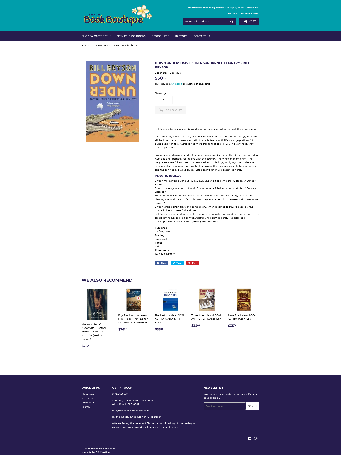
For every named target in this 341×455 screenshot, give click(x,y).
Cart (252, 21)
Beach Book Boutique (103, 448)
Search (86, 406)
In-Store (181, 36)
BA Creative (103, 452)
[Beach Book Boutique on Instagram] (256, 439)
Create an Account (249, 13)
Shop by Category (95, 36)
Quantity (160, 93)
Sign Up (252, 406)
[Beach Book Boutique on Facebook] (249, 439)
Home (85, 45)
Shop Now (88, 394)
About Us (87, 398)
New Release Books (131, 36)
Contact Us (201, 36)
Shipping (176, 83)
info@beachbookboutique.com (130, 410)
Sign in (231, 13)
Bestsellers (160, 36)
